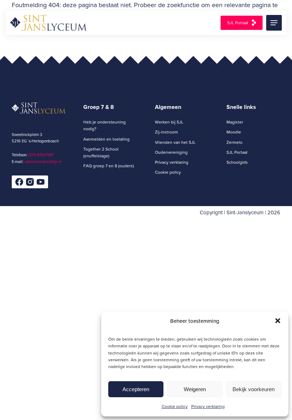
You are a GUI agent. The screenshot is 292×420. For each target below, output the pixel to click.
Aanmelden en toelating (106, 139)
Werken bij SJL (169, 122)
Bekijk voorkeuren (254, 389)
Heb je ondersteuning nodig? (104, 125)
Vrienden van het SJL (175, 142)
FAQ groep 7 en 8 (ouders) (108, 166)
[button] (277, 320)
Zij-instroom (166, 132)
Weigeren (195, 389)
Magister (234, 122)
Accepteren (135, 389)
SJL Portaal (237, 23)
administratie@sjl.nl (43, 161)
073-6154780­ (40, 155)
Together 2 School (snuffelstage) (101, 152)
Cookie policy (175, 406)
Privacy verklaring (208, 406)
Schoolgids (237, 162)
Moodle (233, 132)
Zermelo (234, 142)
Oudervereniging (171, 152)
